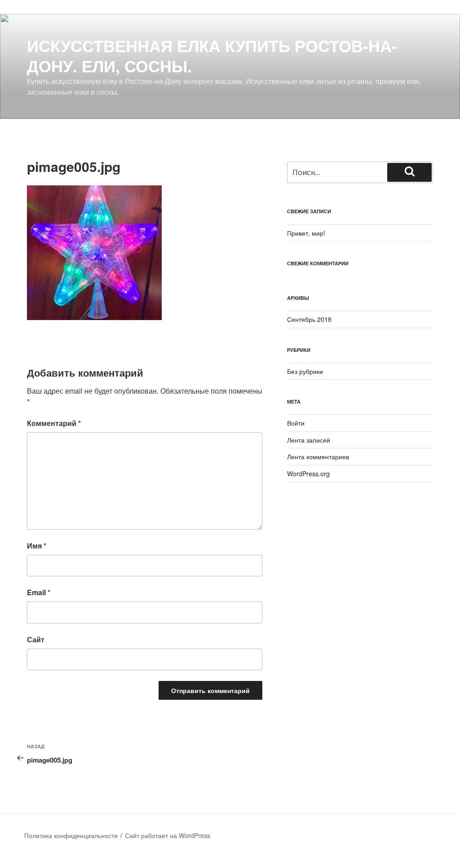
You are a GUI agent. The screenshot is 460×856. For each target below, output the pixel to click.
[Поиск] (409, 172)
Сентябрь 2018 (309, 319)
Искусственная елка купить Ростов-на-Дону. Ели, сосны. (212, 55)
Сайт (35, 639)
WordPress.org (308, 473)
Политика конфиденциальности (71, 835)
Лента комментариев (318, 456)
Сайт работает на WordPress (167, 835)
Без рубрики (305, 371)
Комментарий (54, 423)
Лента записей (308, 439)
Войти (296, 422)
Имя (36, 545)
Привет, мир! (306, 232)
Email (38, 592)
